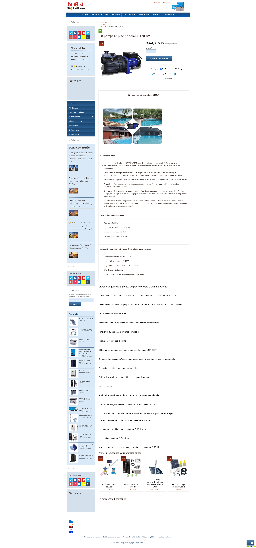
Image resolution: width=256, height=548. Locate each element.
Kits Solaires (128, 15)
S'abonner (74, 304)
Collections (95, 15)
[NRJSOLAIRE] (76, 6)
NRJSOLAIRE (126, 542)
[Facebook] (75, 33)
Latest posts (74, 134)
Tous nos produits (111, 15)
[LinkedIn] (79, 37)
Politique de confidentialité (131, 537)
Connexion (157, 2)
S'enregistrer (166, 2)
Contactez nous (143, 15)
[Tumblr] (88, 37)
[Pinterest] (79, 33)
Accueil (85, 15)
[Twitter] (70, 33)
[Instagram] (75, 37)
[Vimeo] (88, 33)
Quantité (149, 48)
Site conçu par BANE (128, 543)
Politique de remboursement (112, 537)
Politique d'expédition (148, 537)
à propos (98, 537)
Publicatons (167, 15)
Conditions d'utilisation (164, 537)
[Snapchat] (83, 37)
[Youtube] (83, 33)
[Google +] (70, 37)
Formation (156, 15)
